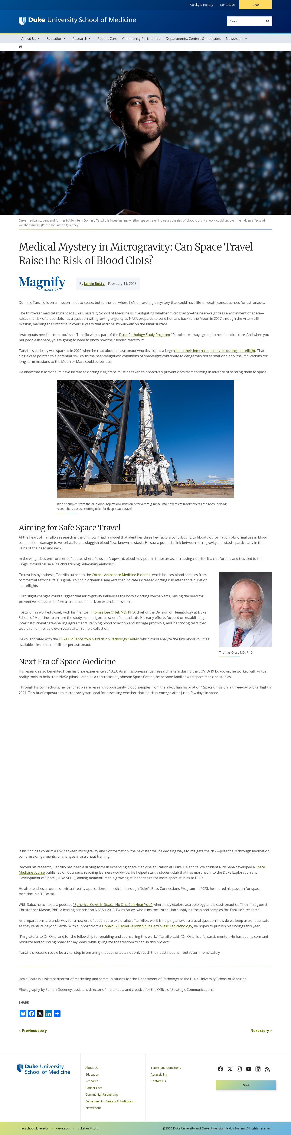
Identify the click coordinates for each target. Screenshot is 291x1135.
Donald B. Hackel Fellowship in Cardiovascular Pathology (147, 926)
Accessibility (159, 1074)
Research (79, 38)
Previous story (34, 1030)
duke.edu (62, 1128)
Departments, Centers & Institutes (193, 38)
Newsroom (234, 38)
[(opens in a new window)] (220, 1069)
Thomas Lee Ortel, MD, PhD (112, 612)
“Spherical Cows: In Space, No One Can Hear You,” (113, 904)
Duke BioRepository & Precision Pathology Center (99, 639)
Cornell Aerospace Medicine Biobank (121, 574)
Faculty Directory (201, 5)
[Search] (267, 21)
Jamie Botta (94, 283)
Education (54, 38)
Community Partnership (141, 38)
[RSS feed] (267, 1069)
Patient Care (107, 38)
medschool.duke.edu (33, 1128)
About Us (28, 38)
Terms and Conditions (166, 1068)
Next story (260, 1030)
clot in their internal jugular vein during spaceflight (214, 350)
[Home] (77, 21)
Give (255, 5)
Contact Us (227, 5)
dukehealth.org (88, 1128)
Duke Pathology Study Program (144, 334)
